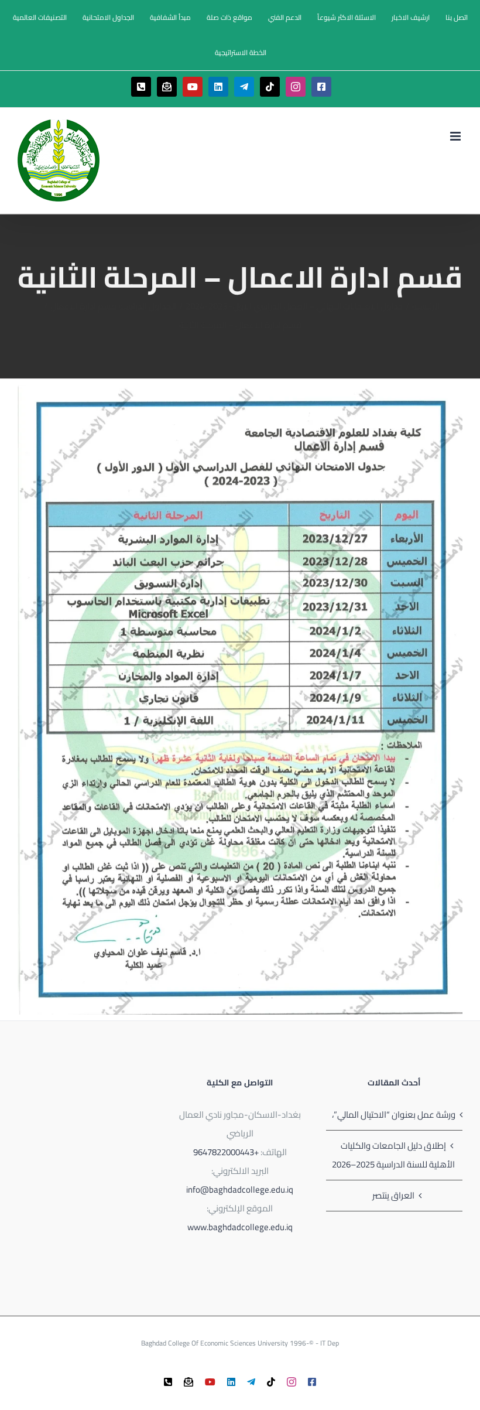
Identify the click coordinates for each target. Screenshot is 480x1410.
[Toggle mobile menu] (456, 136)
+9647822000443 (226, 1151)
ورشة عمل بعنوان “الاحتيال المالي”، (393, 1114)
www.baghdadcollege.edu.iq (240, 1226)
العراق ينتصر (393, 1195)
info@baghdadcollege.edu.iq (239, 1189)
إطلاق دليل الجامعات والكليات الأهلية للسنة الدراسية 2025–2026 (393, 1155)
